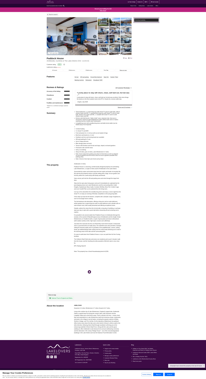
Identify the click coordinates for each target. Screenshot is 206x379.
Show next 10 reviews (124, 107)
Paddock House (55, 58)
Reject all (158, 374)
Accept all (169, 374)
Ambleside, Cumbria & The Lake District (68, 61)
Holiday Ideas (142, 5)
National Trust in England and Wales (62, 298)
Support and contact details (112, 348)
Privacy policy (108, 351)
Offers (157, 5)
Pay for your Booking (110, 362)
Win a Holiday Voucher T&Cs (140, 356)
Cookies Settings (146, 374)
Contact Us (140, 1)
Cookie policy (108, 353)
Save (126, 58)
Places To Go (133, 5)
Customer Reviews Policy (111, 358)
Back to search (53, 14)
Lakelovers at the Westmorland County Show (144, 359)
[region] (103, 374)
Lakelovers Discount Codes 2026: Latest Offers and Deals (145, 353)
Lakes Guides (150, 5)
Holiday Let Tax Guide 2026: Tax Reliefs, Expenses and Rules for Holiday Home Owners (145, 349)
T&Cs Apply (103, 10)
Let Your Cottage (131, 1)
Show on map (123, 70)
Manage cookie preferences (112, 355)
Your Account (155, 1)
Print (131, 58)
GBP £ (146, 1)
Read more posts (137, 361)
